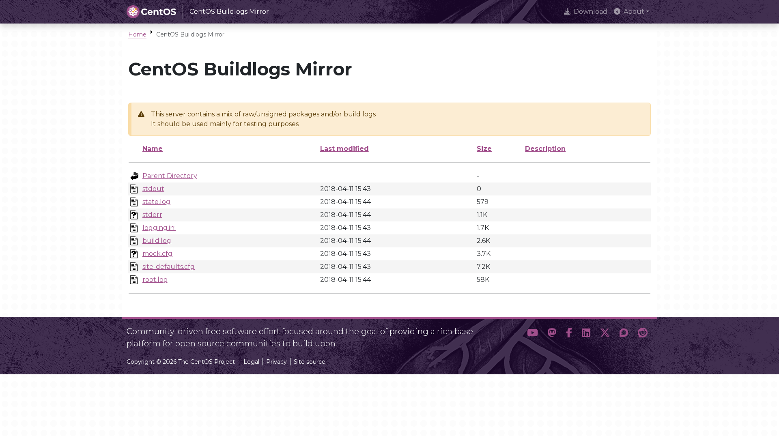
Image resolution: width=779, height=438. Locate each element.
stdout (153, 189)
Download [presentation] (590, 11)
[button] (532, 334)
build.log (156, 241)
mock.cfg (157, 254)
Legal (251, 361)
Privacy (276, 361)
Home (137, 34)
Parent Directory (169, 176)
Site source (309, 361)
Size (484, 148)
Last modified (344, 148)
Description (545, 148)
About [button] (634, 11)
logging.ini (159, 228)
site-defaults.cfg (168, 267)
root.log (155, 279)
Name (152, 148)
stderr (152, 215)
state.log (156, 202)
